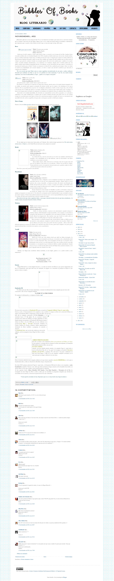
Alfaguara (79, 170)
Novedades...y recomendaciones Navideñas (88, 257)
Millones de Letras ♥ (82, 216)
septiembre (81, 301)
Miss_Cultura (22, 520)
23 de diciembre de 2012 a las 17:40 (26, 550)
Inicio (17, 28)
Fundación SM (34, 310)
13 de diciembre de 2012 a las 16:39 (26, 478)
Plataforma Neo (80, 161)
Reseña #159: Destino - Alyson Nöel (87, 277)
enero (80, 318)
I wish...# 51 (81, 294)
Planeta (79, 171)
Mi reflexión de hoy (82, 217)
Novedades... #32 (82, 272)
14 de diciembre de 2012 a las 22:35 (26, 516)
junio (80, 307)
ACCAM (30, 323)
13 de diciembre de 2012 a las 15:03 (26, 469)
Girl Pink (21, 474)
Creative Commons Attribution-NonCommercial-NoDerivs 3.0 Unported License (47, 571)
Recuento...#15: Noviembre (85, 285)
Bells (20, 403)
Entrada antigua (68, 556)
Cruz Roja (22, 323)
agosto (80, 303)
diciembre (81, 235)
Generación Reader (82, 206)
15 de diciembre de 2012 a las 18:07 (26, 525)
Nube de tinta (80, 167)
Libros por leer (27, 104)
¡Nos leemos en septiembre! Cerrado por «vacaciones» (86, 195)
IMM (55, 28)
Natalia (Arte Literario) (24, 496)
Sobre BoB (26, 28)
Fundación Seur (21, 330)
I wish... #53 (81, 266)
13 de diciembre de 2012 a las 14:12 (26, 434)
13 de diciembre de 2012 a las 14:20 (26, 445)
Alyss (20, 415)
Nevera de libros (81, 200)
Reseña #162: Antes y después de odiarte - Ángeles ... (88, 263)
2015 (79, 227)
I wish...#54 (81, 252)
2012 (79, 233)
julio (80, 305)
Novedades (37, 28)
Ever (20, 462)
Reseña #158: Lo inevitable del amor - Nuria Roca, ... (87, 282)
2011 (79, 320)
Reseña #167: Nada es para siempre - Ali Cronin (88, 240)
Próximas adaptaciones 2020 (84, 212)
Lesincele (21, 450)
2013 (79, 231)
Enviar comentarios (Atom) (27, 559)
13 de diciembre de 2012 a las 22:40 (26, 504)
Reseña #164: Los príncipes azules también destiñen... (88, 254)
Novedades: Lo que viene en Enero (86, 243)
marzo (80, 313)
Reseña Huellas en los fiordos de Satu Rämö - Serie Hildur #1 (87, 201)
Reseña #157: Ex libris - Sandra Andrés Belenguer (87, 287)
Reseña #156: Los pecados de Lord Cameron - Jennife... (86, 291)
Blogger (65, 577)
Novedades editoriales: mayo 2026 (85, 207)
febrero (81, 315)
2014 (79, 229)
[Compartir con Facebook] (36, 382)
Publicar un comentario (22, 553)
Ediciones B (80, 174)
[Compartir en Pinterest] (38, 382)
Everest (79, 163)
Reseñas (47, 28)
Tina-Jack (21, 541)
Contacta (73, 28)
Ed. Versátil (80, 172)
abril (80, 311)
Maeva (78, 169)
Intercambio (84, 28)
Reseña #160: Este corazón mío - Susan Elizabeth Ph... (87, 274)
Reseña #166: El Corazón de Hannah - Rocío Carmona (87, 245)
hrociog (20, 483)
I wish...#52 (81, 279)
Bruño (78, 162)
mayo (80, 309)
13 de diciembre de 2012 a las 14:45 (26, 457)
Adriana (20, 430)
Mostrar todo (95, 220)
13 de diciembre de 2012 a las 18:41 (26, 492)
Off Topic (63, 28)
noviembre (81, 296)
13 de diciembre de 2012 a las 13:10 (26, 425)
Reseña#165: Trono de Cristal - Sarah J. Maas (87, 249)
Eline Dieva (21, 509)
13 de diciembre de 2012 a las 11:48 (26, 398)
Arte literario (81, 193)
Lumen (78, 165)
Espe (20, 393)
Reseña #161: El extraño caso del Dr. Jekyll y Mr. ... (87, 269)
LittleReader (21, 529)
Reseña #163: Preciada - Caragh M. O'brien (86, 260)
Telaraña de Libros (82, 211)
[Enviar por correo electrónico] (32, 382)
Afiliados (94, 28)
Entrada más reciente (20, 556)
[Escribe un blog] (33, 382)
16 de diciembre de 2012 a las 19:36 (26, 537)
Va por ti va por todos (29, 384)
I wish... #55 (81, 237)
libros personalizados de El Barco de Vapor (61, 341)
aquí (41, 295)
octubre (81, 299)
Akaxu (20, 439)
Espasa (78, 166)
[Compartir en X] (35, 382)
